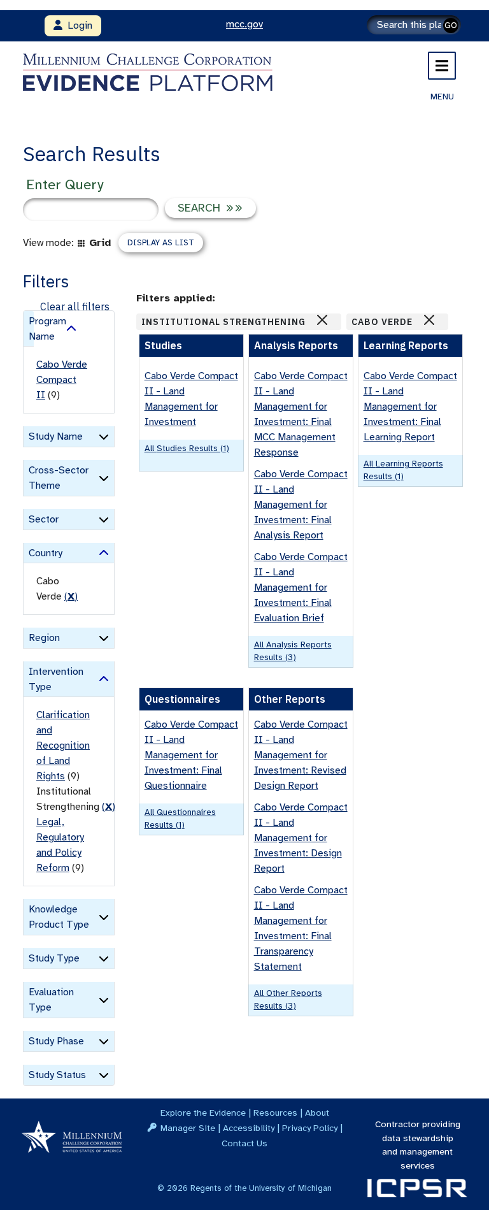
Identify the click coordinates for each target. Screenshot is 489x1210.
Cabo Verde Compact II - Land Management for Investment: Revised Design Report (301, 755)
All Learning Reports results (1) (403, 470)
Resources (275, 1112)
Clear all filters (75, 306)
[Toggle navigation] (442, 66)
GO (450, 25)
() (71, 596)
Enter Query (64, 184)
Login (77, 25)
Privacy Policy (309, 1128)
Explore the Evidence (203, 1112)
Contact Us (244, 1143)
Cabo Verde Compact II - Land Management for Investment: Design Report (301, 838)
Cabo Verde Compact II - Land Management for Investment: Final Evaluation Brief (301, 587)
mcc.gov (244, 24)
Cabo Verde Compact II (61, 379)
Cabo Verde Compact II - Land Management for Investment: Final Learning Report (410, 406)
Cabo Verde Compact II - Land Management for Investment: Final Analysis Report (301, 505)
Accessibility (248, 1128)
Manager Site (187, 1128)
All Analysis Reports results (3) (293, 651)
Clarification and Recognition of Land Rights (63, 745)
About (317, 1112)
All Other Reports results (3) (288, 999)
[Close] (322, 320)
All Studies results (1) (187, 448)
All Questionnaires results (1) (180, 818)
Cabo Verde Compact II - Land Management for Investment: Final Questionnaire (191, 755)
